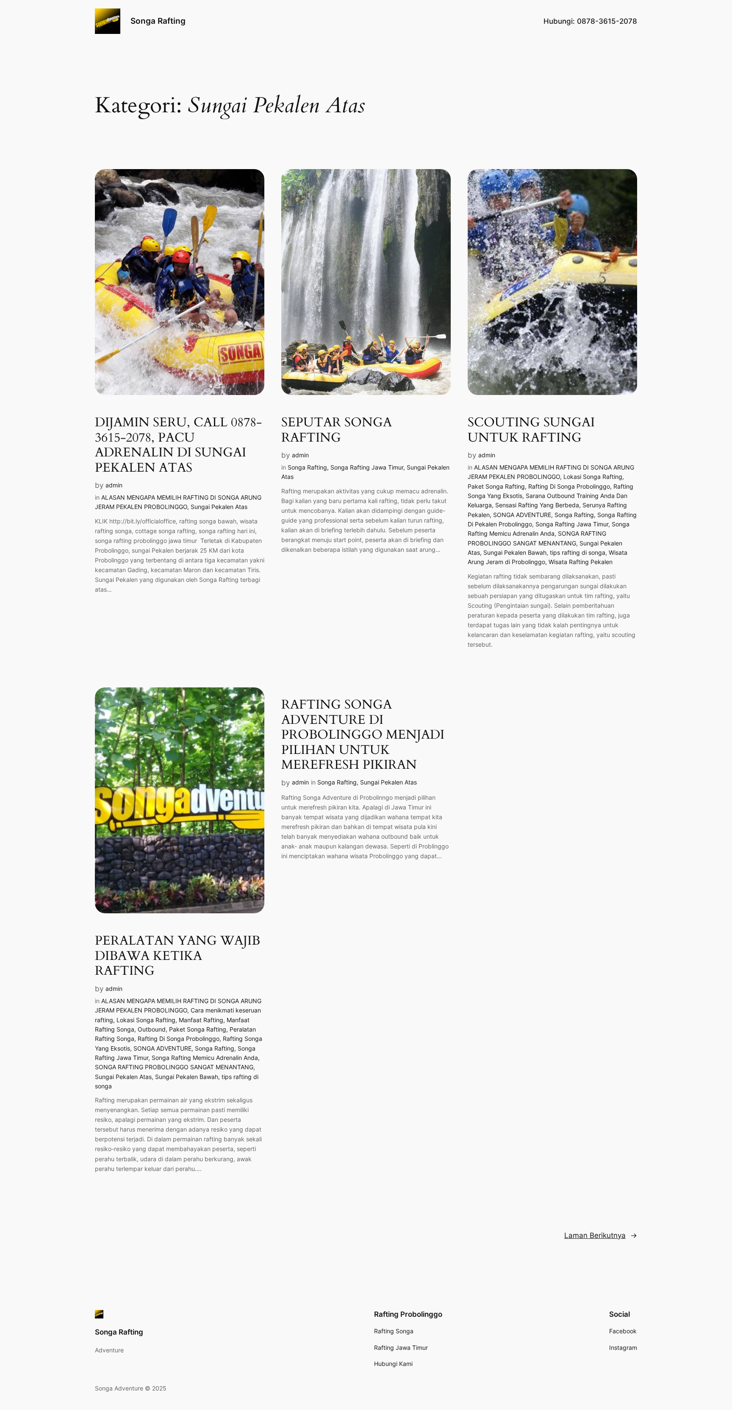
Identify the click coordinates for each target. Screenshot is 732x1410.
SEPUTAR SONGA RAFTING (336, 430)
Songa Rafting (158, 21)
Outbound (152, 1029)
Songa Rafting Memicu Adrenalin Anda (205, 1057)
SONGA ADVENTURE (522, 514)
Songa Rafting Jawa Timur (366, 467)
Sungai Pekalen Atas (219, 506)
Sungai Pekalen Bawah (514, 552)
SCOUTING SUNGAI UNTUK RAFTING (531, 430)
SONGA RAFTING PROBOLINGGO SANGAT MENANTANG (174, 1067)
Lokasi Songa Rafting (592, 476)
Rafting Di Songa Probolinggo (569, 486)
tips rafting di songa (577, 552)
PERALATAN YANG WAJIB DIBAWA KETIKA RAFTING (177, 956)
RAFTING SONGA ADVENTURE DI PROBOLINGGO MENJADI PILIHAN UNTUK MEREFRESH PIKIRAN (362, 735)
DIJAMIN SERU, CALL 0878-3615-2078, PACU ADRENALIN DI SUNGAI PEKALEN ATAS (178, 445)
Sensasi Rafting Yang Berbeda (537, 505)
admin (113, 485)
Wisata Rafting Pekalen (581, 561)
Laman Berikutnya (600, 1235)
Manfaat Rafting (201, 1019)
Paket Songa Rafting (496, 486)
